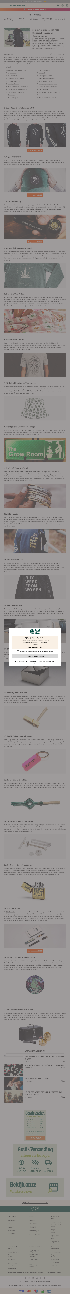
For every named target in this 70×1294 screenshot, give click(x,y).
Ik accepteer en (36, 651)
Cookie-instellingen (34, 651)
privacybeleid (48, 651)
